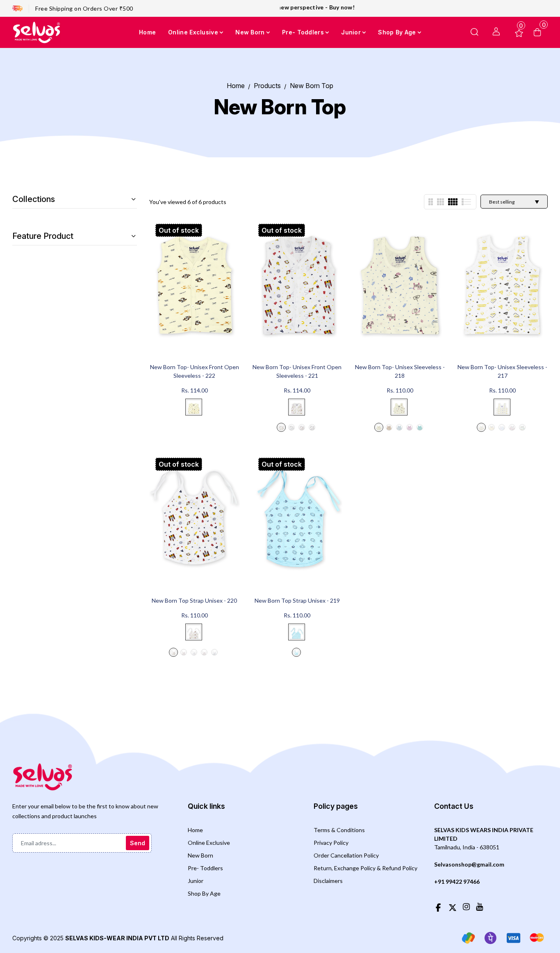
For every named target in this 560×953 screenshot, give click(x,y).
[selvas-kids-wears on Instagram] (466, 906)
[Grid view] (430, 201)
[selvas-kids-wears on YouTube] (479, 906)
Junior (195, 880)
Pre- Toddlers (205, 868)
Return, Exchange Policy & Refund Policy (365, 868)
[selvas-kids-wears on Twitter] (452, 906)
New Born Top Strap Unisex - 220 (194, 600)
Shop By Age (204, 893)
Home (195, 829)
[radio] (193, 407)
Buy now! (318, 7)
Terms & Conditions (339, 829)
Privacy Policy (331, 842)
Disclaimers (328, 880)
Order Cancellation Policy (346, 855)
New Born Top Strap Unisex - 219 (297, 600)
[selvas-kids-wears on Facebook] (438, 906)
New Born (200, 855)
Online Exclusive (209, 842)
